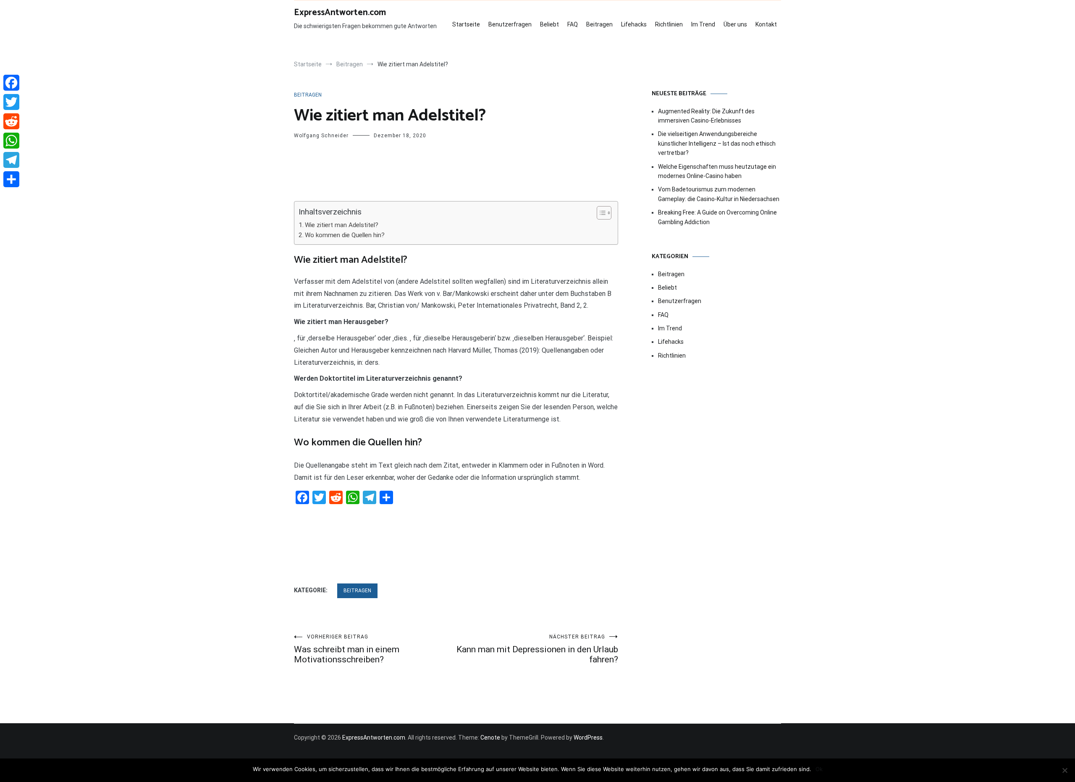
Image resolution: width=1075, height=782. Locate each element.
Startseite (466, 24)
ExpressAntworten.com (340, 12)
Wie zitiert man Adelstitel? (341, 225)
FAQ (572, 24)
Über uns (735, 24)
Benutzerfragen (510, 24)
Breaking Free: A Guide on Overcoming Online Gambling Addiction (717, 217)
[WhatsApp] (11, 140)
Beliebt (549, 24)
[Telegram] (11, 160)
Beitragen (599, 24)
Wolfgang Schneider (321, 136)
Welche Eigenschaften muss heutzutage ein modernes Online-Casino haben (717, 171)
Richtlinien (669, 24)
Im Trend (703, 24)
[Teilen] (11, 179)
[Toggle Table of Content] (599, 213)
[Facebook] (11, 82)
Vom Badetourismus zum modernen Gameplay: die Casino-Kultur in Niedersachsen (718, 194)
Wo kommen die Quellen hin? (345, 235)
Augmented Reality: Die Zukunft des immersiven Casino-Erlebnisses (706, 116)
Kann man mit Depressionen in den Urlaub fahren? (537, 649)
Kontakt (766, 24)
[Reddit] (11, 121)
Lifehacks (634, 24)
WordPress (588, 737)
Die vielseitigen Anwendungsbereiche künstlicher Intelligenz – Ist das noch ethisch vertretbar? (717, 143)
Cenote (490, 737)
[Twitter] (11, 102)
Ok (819, 769)
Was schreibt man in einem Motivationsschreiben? (346, 649)
